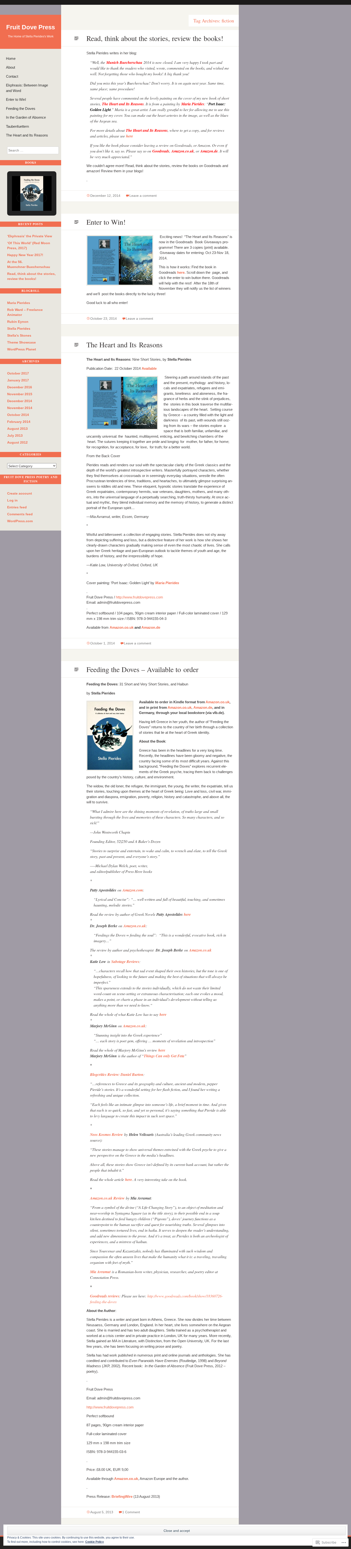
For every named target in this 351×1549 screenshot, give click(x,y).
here (129, 136)
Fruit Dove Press (30, 27)
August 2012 (17, 442)
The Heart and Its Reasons (27, 135)
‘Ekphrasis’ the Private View (29, 236)
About (10, 67)
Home (11, 58)
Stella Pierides (18, 328)
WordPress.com (20, 521)
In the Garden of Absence (26, 117)
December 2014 (19, 401)
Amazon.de (150, 627)
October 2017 (18, 373)
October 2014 (18, 415)
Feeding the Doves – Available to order (142, 669)
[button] (20, 198)
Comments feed (20, 514)
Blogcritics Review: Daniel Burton (116, 1074)
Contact (12, 76)
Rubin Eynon (17, 322)
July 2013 (15, 435)
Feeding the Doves (20, 108)
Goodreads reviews (104, 1296)
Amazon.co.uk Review (107, 1198)
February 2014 (18, 422)
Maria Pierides (18, 303)
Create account (19, 493)
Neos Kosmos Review (106, 1134)
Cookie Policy (94, 1542)
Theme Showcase (21, 342)
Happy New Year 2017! (25, 255)
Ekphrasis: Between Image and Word (27, 88)
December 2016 (19, 387)
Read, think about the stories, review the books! (154, 38)
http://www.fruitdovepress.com (139, 597)
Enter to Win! (16, 99)
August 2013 (17, 428)
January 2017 (18, 380)
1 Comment (131, 1512)
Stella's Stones (19, 335)
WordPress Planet (21, 349)
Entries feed (17, 507)
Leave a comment (143, 195)
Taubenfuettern (17, 126)
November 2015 (19, 394)
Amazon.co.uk (121, 627)
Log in (12, 500)
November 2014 (19, 408)
